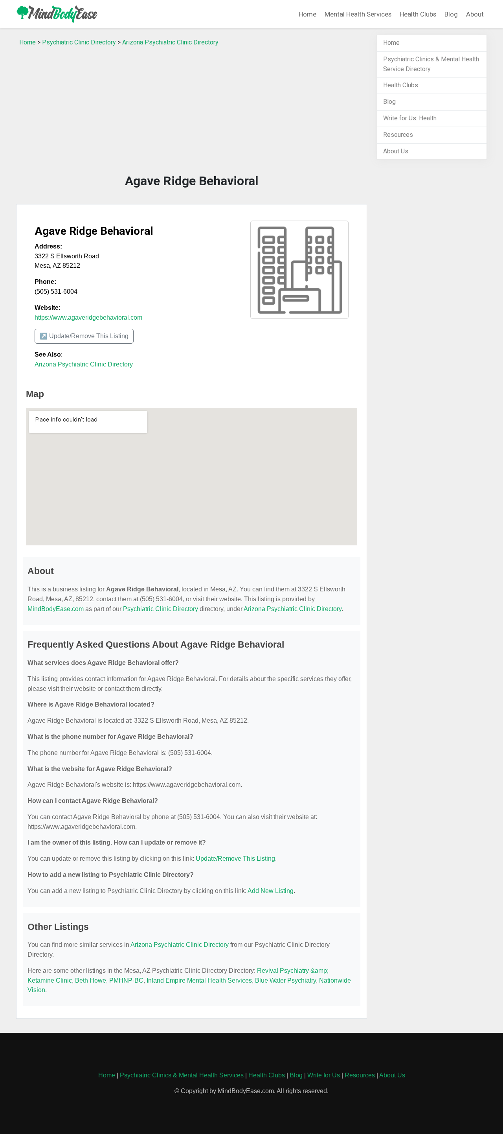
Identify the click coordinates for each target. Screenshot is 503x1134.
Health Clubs (418, 14)
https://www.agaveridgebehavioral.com (88, 317)
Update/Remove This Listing (235, 858)
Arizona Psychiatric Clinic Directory (170, 42)
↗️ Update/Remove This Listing (84, 336)
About (475, 14)
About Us (395, 151)
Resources (398, 134)
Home (307, 14)
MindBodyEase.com (56, 609)
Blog (451, 14)
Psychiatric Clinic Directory (79, 42)
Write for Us (323, 1075)
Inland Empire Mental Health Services (199, 980)
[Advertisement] (191, 112)
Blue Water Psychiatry (285, 980)
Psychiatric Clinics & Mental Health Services (182, 1075)
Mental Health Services (358, 14)
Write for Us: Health (410, 118)
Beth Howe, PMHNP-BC (109, 980)
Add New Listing (271, 890)
